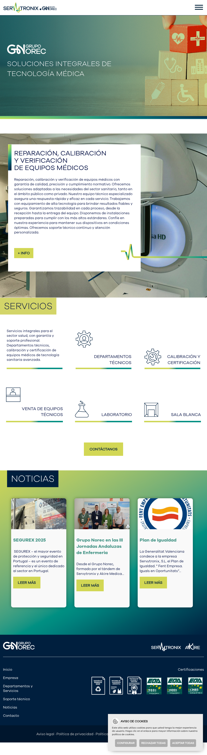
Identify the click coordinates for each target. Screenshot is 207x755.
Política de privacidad (74, 734)
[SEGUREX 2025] (38, 513)
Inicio (7, 669)
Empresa (10, 678)
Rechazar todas (153, 743)
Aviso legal (45, 734)
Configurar (126, 743)
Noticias (10, 707)
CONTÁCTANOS (103, 449)
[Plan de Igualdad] (165, 513)
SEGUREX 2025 (29, 540)
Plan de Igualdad (158, 540)
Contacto (11, 715)
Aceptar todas (183, 743)
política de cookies (123, 734)
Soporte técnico (16, 699)
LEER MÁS (27, 582)
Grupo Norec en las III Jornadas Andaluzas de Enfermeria (99, 546)
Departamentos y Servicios (18, 688)
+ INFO (24, 253)
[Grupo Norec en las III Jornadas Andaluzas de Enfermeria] (102, 513)
